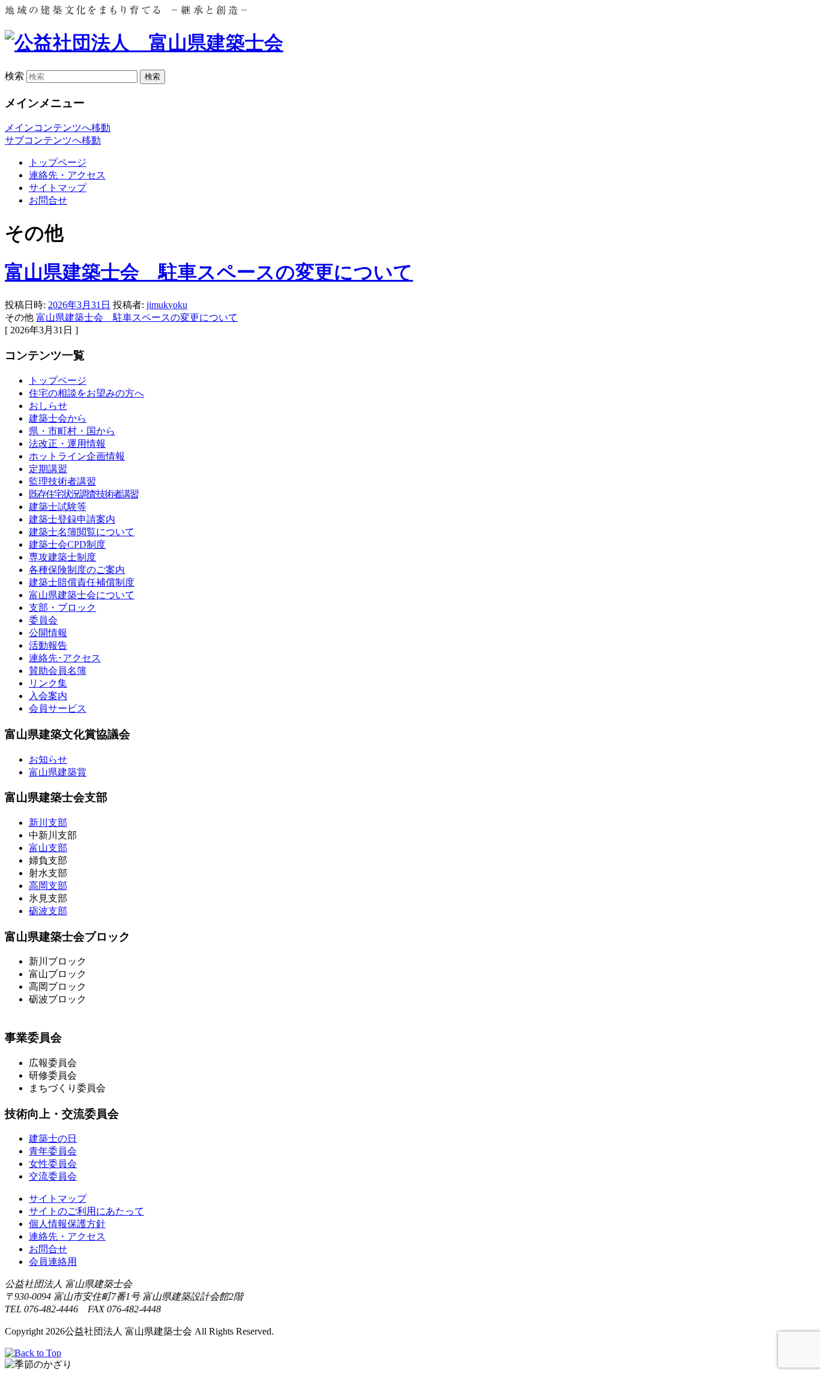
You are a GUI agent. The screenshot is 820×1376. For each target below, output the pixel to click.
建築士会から (57, 418)
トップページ (57, 162)
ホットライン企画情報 (77, 456)
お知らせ (48, 759)
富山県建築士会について (81, 595)
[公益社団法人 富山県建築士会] (144, 42)
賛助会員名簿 (57, 670)
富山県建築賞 (57, 772)
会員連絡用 (53, 1261)
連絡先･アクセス (65, 658)
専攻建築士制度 (62, 557)
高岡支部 (48, 885)
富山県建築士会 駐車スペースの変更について (209, 272)
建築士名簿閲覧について (81, 532)
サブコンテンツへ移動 (53, 140)
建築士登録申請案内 (72, 519)
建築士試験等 (57, 507)
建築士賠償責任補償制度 (81, 582)
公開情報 (48, 633)
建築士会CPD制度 (67, 544)
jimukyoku (166, 305)
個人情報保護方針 (67, 1224)
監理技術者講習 (62, 481)
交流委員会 (53, 1176)
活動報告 (48, 645)
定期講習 (48, 469)
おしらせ (48, 406)
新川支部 (48, 822)
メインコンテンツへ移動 (57, 128)
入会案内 (48, 696)
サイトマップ (57, 188)
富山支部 (48, 848)
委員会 (43, 620)
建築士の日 (53, 1138)
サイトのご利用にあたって (86, 1211)
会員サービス (57, 708)
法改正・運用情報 (67, 443)
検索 (14, 76)
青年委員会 (53, 1151)
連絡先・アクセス (67, 175)
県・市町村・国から (72, 431)
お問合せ (48, 200)
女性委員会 (53, 1164)
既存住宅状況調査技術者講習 (83, 494)
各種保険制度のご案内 (77, 570)
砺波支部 (48, 911)
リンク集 (48, 683)
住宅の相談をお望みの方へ (86, 393)
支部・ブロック (62, 607)
